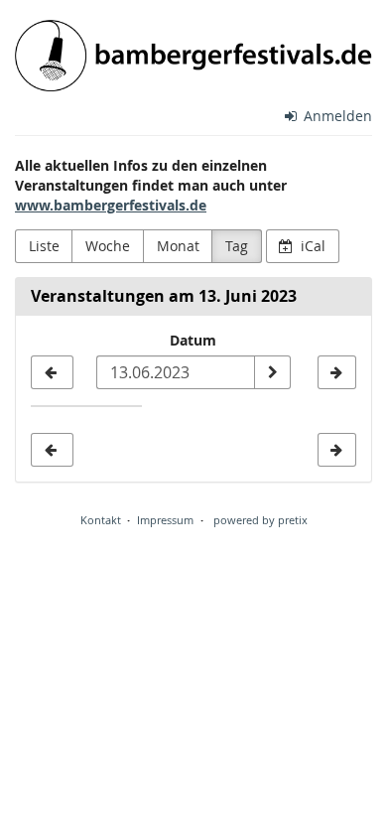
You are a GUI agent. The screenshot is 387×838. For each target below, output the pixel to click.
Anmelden (336, 115)
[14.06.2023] (337, 372)
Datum (193, 340)
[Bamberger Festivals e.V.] (193, 55)
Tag (236, 245)
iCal (311, 245)
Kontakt (100, 519)
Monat (178, 245)
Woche (107, 245)
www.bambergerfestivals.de (110, 205)
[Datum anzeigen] (272, 372)
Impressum (165, 519)
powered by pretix (260, 519)
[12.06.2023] (52, 372)
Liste (44, 245)
